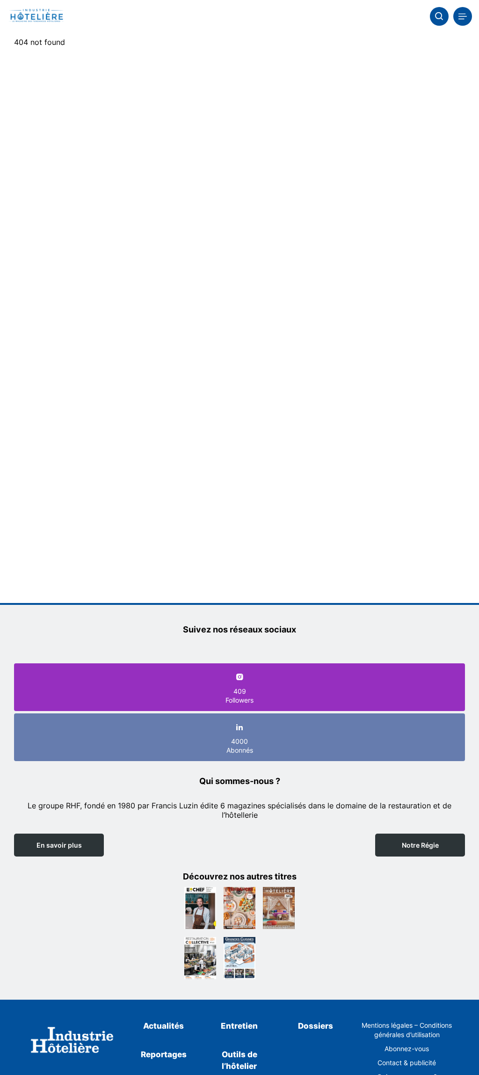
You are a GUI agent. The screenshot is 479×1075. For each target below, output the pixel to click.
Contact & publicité (406, 1063)
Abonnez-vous (407, 1049)
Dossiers (315, 1026)
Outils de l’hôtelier (239, 1060)
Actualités (163, 1026)
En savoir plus (59, 845)
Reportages (164, 1054)
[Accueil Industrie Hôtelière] (36, 16)
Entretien (239, 1026)
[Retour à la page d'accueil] (72, 1041)
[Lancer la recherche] (439, 16)
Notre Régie (420, 845)
